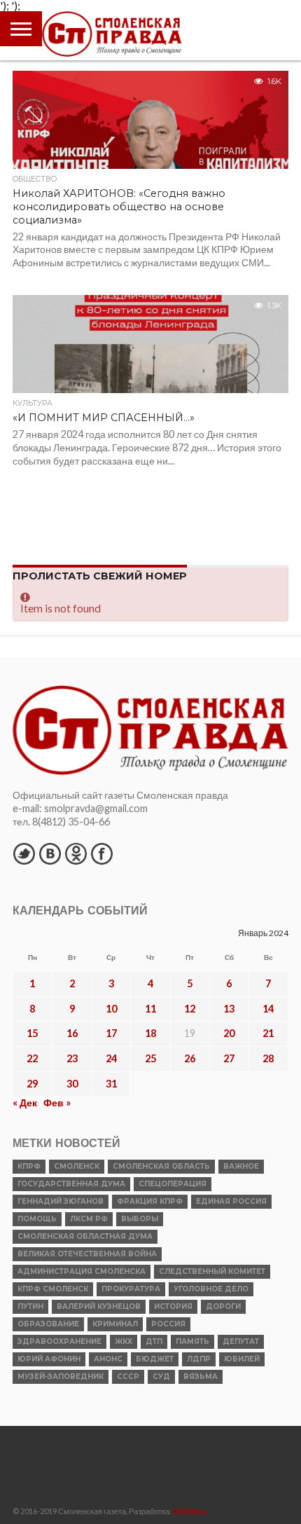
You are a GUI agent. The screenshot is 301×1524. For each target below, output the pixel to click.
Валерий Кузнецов (99, 1306)
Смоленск (76, 1166)
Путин (30, 1306)
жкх (123, 1341)
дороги (223, 1306)
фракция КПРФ (150, 1201)
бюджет (155, 1359)
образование (48, 1324)
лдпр (199, 1359)
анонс (108, 1359)
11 (150, 1009)
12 (189, 1009)
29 (32, 1084)
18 (150, 1033)
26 (189, 1058)
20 (228, 1033)
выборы (139, 1218)
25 (150, 1058)
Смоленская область (161, 1166)
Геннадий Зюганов (61, 1201)
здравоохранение (60, 1341)
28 (268, 1058)
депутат (241, 1341)
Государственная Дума (71, 1183)
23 (72, 1058)
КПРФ (29, 1166)
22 (32, 1058)
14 (268, 1009)
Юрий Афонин (49, 1359)
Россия (168, 1324)
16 (72, 1033)
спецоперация (172, 1183)
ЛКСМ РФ (89, 1218)
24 (111, 1058)
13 (228, 1009)
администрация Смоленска (82, 1271)
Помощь (37, 1218)
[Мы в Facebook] (101, 853)
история (173, 1306)
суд (161, 1376)
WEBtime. (190, 1511)
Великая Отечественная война (87, 1253)
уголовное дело (211, 1288)
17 (111, 1033)
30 (72, 1084)
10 (111, 1009)
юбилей (242, 1359)
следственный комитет (212, 1271)
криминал (115, 1324)
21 (268, 1033)
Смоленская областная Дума (85, 1236)
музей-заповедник (61, 1376)
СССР (128, 1376)
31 (111, 1084)
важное (241, 1166)
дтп (154, 1341)
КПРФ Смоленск (53, 1288)
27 (228, 1058)
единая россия (231, 1201)
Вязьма (200, 1376)
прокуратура (131, 1288)
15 (32, 1033)
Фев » (57, 1102)
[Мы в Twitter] (24, 853)
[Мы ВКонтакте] (49, 853)
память (192, 1341)
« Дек (25, 1102)
